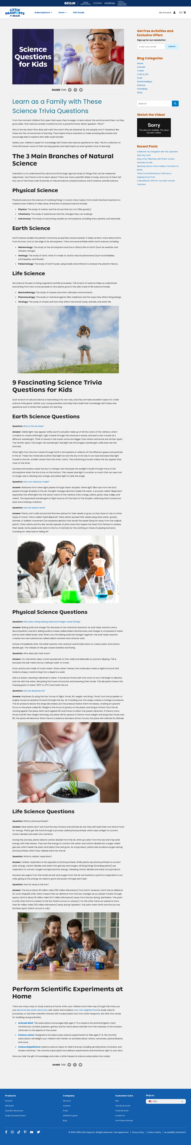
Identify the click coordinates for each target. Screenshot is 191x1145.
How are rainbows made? (36, 481)
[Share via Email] (81, 90)
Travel (140, 70)
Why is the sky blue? (33, 426)
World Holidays (144, 81)
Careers (66, 1105)
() (180, 12)
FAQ (117, 1101)
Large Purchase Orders (15, 1115)
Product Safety (154, 1132)
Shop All (8, 1101)
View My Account (122, 1105)
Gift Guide (78, 13)
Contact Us (120, 1115)
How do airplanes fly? (34, 690)
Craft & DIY (142, 74)
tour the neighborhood (86, 1010)
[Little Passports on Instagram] (12, 1132)
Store (61, 13)
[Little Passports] (18, 12)
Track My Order (122, 1110)
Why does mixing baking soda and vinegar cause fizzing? (51, 621)
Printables (142, 88)
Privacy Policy (138, 1132)
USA (155, 1101)
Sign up (171, 46)
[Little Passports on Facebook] (6, 1132)
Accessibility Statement (175, 1132)
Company (68, 1095)
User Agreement (121, 1132)
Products (10, 1095)
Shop (139, 92)
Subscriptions (42, 13)
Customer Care (124, 1095)
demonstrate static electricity (32, 1010)
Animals (141, 67)
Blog (65, 1120)
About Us (67, 1101)
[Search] (175, 103)
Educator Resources (14, 1110)
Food (139, 77)
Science (141, 85)
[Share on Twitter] (70, 90)
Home (140, 63)
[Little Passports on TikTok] (18, 1132)
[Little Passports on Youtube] (31, 1132)
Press (65, 1110)
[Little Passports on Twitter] (38, 1132)
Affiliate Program (70, 1115)
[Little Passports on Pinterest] (25, 1132)
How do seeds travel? (34, 507)
